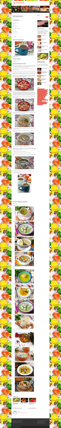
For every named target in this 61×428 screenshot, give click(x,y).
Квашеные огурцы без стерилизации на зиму (15, 403)
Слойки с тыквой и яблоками (44, 75)
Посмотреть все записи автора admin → (22, 412)
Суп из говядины (39, 96)
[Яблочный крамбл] (39, 37)
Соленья (38, 60)
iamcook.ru (16, 393)
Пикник (43, 93)
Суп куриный (43, 97)
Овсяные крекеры (44, 82)
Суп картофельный (40, 97)
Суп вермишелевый (44, 95)
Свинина (38, 95)
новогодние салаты (40, 103)
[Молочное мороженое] (39, 44)
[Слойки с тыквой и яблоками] (39, 77)
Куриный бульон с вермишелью (44, 79)
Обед (43, 92)
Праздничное (39, 94)
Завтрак (44, 91)
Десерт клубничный (40, 28)
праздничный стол (44, 103)
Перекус (41, 93)
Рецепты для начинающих (43, 94)
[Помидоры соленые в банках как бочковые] (32, 402)
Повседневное (45, 93)
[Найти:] (42, 17)
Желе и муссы (41, 91)
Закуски (46, 91)
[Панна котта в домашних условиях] (39, 48)
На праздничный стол (40, 92)
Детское (38, 91)
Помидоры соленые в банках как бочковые (32, 403)
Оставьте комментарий (44, 29)
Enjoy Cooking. (20, 2)
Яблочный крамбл (44, 35)
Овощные (45, 92)
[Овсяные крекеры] (39, 84)
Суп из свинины (43, 96)
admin (41, 29)
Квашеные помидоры (23, 403)
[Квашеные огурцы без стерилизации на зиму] (16, 402)
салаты (38, 104)
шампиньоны (41, 104)
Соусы (40, 95)
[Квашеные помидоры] (24, 402)
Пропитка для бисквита (45, 49)
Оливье (38, 93)
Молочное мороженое (44, 42)
